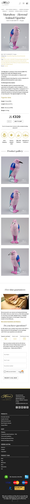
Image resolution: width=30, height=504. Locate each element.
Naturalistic (3, 466)
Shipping (3, 432)
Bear (2, 458)
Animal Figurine (20, 59)
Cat (2, 468)
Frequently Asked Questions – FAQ (9, 434)
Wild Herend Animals (11, 9)
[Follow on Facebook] (17, 407)
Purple (18, 62)
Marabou (8, 62)
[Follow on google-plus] (19, 407)
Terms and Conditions (6, 436)
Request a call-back (5, 336)
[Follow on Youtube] (22, 407)
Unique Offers (4, 425)
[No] (28, 498)
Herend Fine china (18, 61)
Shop (2, 9)
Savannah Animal (25, 62)
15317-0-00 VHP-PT (11, 59)
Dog (2, 460)
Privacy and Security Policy (7, 438)
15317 (5, 59)
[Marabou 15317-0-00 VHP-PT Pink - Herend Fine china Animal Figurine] (15, 50)
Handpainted (7, 61)
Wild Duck (3, 462)
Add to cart (18, 121)
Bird (25, 59)
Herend (12, 61)
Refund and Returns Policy (7, 440)
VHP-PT (5, 64)
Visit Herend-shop (24, 336)
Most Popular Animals (6, 423)
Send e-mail (15, 336)
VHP (2, 64)
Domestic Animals (5, 416)
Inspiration (3, 451)
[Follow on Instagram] (27, 407)
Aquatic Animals (5, 419)
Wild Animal (10, 64)
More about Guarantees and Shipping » (11, 321)
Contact (3, 449)
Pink (11, 62)
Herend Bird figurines (12, 56)
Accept (15, 500)
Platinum (15, 62)
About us (3, 447)
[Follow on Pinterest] (25, 407)
